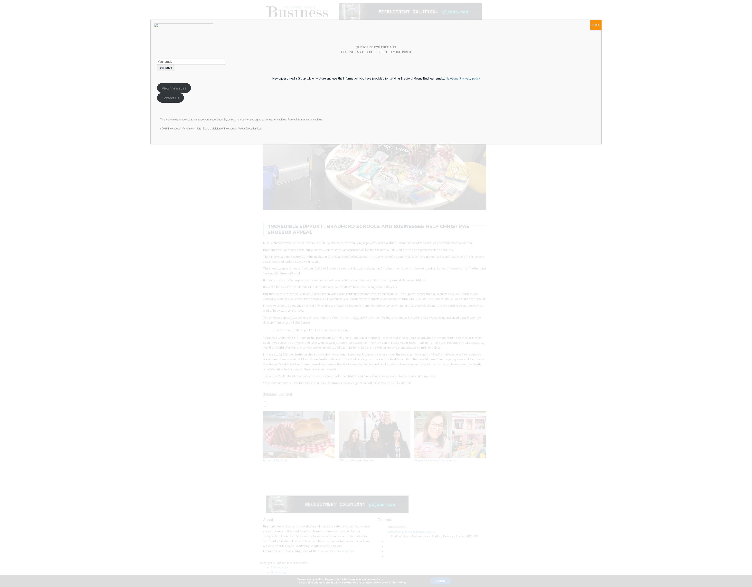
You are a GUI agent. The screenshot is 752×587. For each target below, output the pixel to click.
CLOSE (596, 24)
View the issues (174, 87)
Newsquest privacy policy (463, 78)
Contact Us (170, 97)
